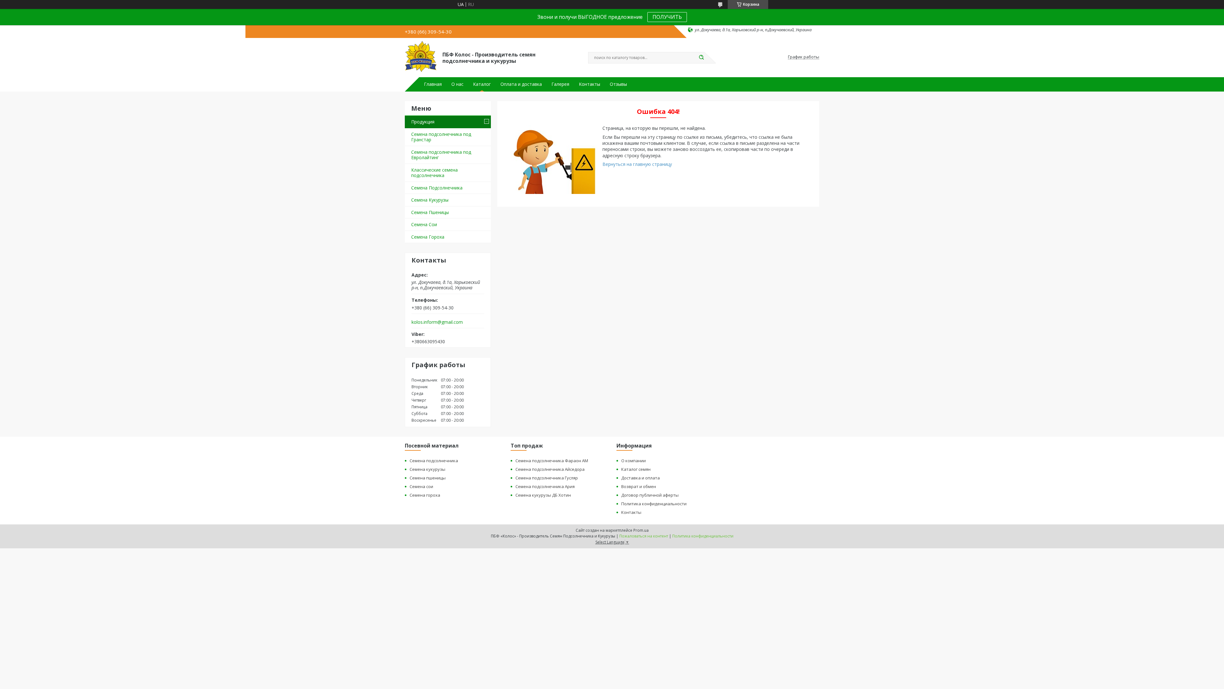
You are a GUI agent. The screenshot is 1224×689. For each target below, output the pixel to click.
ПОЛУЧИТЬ (667, 16)
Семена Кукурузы (429, 200)
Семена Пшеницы (430, 212)
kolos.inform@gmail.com (437, 322)
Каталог (482, 84)
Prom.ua (641, 530)
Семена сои (421, 486)
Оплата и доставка (521, 84)
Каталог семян (636, 469)
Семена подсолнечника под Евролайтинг (441, 155)
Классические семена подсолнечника (434, 173)
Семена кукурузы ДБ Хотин (543, 495)
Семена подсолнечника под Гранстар (441, 137)
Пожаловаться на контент (643, 536)
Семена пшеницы (428, 478)
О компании (633, 460)
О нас (457, 84)
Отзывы (618, 84)
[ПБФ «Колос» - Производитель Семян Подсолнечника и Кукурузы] (421, 57)
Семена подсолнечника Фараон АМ (551, 460)
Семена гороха (425, 495)
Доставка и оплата (640, 478)
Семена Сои (424, 224)
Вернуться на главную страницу (637, 164)
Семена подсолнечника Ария (545, 486)
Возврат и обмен (638, 486)
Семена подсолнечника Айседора (550, 469)
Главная (433, 84)
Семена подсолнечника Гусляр (546, 478)
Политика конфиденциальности (654, 504)
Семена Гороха (427, 237)
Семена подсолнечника (434, 460)
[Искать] (701, 57)
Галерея (560, 84)
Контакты (589, 84)
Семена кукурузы (427, 469)
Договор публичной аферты (650, 495)
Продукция (422, 122)
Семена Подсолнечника (437, 188)
